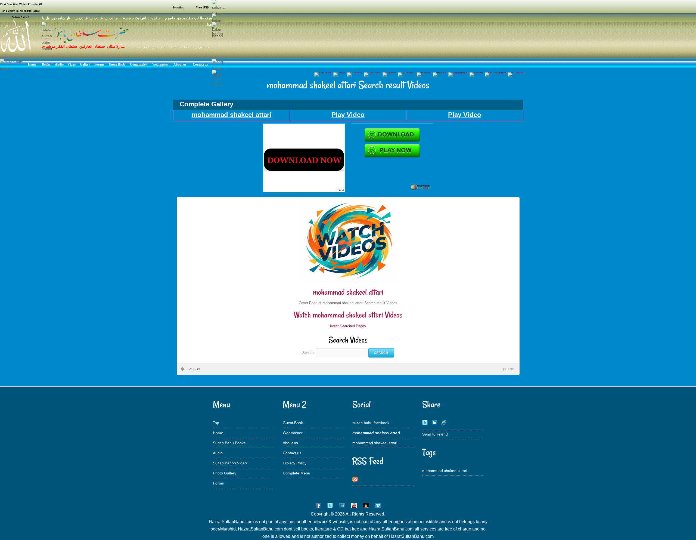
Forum (218, 483)
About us (290, 443)
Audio (218, 453)
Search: (309, 353)
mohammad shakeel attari (348, 292)
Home (218, 433)
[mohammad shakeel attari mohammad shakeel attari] (304, 190)
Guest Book (293, 423)
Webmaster (293, 433)
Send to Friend (435, 434)
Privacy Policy (294, 463)
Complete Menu (296, 473)
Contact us (292, 453)
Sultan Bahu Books (229, 443)
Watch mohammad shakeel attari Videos (348, 314)
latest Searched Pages (348, 326)
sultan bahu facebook (370, 423)
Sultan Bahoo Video (230, 463)
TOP (511, 369)
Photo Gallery (224, 473)
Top (216, 423)
